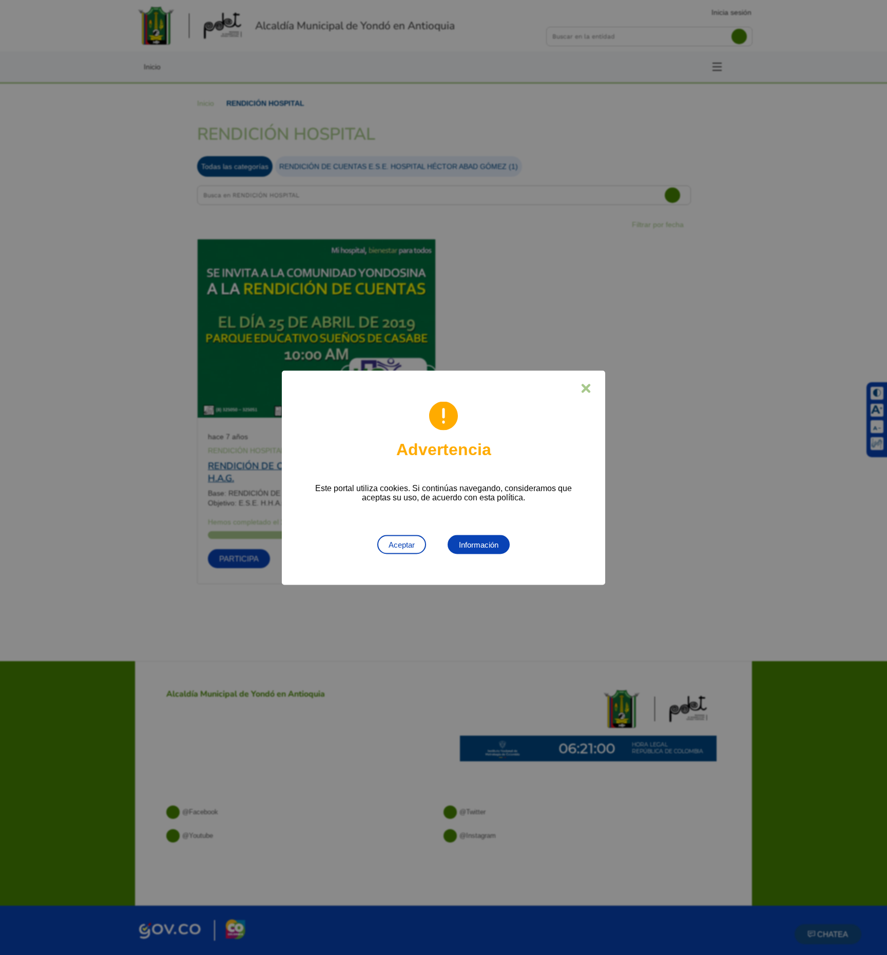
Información (478, 544)
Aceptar (402, 544)
